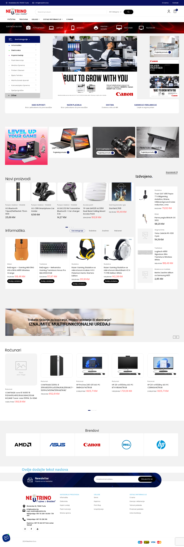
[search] (128, 12)
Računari (128, 28)
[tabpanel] (18, 202)
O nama (165, 3)
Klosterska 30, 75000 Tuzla (19, 3)
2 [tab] (69, 227)
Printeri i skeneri (104, 27)
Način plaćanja (74, 105)
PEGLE (157, 214)
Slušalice (92, 231)
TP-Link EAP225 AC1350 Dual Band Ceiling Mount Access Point (94, 211)
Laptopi (59, 28)
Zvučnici (105, 231)
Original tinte (159, 230)
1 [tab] (66, 227)
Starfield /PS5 (115, 208)
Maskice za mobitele (162, 269)
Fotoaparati (38, 28)
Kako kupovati (38, 105)
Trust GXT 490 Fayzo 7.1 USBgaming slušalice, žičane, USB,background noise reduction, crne (165, 199)
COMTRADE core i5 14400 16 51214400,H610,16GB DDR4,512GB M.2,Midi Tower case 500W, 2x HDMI (21, 395)
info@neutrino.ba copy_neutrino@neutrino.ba (36, 510)
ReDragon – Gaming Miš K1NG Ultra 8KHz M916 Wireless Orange (20, 270)
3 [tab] (71, 227)
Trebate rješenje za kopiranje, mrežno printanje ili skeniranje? (69, 320)
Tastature (43, 264)
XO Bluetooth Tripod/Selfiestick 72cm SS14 (16, 211)
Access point (88, 205)
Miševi (9, 264)
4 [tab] (73, 227)
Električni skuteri (14, 26)
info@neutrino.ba (42, 3)
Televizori (150, 28)
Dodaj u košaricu (15, 281)
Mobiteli (80, 28)
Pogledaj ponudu (161, 52)
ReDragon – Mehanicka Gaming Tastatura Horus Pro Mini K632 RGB (52, 270)
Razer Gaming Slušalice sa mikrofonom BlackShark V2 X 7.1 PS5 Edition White (117, 270)
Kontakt (175, 3)
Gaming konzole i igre (117, 205)
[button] (175, 11)
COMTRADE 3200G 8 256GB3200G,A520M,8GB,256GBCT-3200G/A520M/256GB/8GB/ (57, 388)
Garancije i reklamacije (145, 105)
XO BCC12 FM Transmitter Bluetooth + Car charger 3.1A (68, 211)
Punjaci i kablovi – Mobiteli (15, 205)
